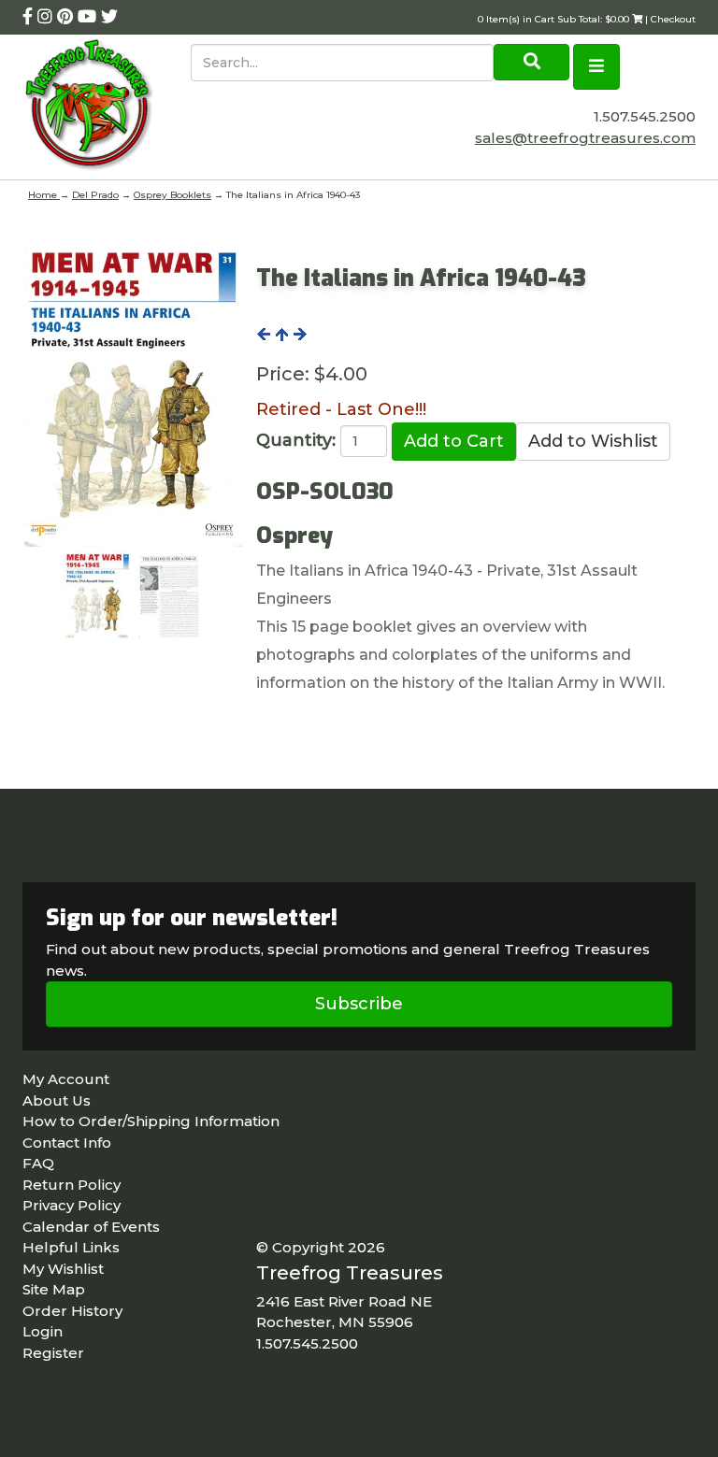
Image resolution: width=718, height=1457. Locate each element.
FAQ (38, 1163)
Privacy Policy (71, 1205)
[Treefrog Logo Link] (106, 107)
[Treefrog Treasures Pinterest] (67, 17)
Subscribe (359, 1003)
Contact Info (66, 1142)
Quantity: (296, 440)
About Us (56, 1100)
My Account (65, 1079)
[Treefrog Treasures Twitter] (109, 17)
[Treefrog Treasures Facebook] (29, 17)
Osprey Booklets (172, 195)
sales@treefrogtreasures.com (585, 138)
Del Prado (95, 195)
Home (44, 195)
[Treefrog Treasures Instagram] (47, 17)
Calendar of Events (91, 1227)
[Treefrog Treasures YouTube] (89, 17)
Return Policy (71, 1184)
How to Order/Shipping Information (151, 1121)
